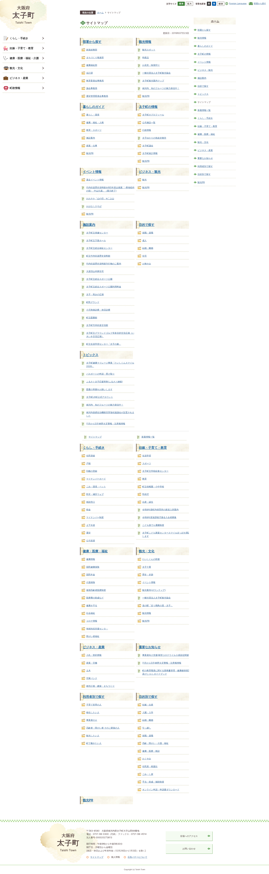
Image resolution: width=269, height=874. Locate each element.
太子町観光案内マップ (153, 80)
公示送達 (90, 540)
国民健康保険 (92, 567)
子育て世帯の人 (93, 704)
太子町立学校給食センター (155, 471)
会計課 (89, 73)
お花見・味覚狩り (151, 65)
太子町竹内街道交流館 (97, 325)
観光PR (145, 96)
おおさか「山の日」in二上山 (100, 198)
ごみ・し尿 (147, 774)
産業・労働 (91, 662)
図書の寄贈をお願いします (99, 389)
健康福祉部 (91, 65)
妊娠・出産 (147, 704)
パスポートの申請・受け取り (100, 373)
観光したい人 (92, 735)
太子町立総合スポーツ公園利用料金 (103, 286)
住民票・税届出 (150, 766)
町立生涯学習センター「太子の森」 (103, 344)
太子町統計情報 (150, 153)
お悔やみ (146, 263)
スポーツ (146, 463)
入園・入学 (147, 712)
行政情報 (146, 130)
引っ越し (146, 727)
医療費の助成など (95, 597)
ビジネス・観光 (150, 171)
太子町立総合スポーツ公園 (99, 279)
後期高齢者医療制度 (96, 590)
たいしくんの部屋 (151, 559)
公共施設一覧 (148, 122)
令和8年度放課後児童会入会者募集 (159, 517)
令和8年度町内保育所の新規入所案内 (160, 509)
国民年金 (90, 574)
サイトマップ (95, 436)
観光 (144, 179)
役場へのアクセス (189, 836)
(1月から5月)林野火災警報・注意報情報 (105, 423)
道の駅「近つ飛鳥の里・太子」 (157, 605)
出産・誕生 (147, 502)
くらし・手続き (19, 38)
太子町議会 (147, 145)
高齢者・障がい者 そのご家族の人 (103, 727)
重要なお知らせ (150, 647)
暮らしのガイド (94, 107)
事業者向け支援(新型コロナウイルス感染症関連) (166, 655)
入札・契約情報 (93, 655)
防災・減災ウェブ (95, 494)
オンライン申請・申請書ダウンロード (160, 789)
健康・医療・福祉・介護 (24, 58)
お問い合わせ (189, 848)
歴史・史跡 (147, 574)
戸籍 (88, 463)
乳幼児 (145, 494)
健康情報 (90, 559)
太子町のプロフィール (153, 114)
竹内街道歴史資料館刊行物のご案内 (103, 263)
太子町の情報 (148, 107)
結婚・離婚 (147, 248)
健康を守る (91, 605)
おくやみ (146, 758)
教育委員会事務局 (95, 80)
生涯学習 (146, 455)
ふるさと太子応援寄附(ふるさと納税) (104, 381)
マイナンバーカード (96, 478)
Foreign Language (238, 3)
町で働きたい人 (93, 743)
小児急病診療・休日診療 (98, 309)
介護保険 (90, 582)
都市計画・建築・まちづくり (100, 686)
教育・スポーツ (93, 130)
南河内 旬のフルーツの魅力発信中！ (160, 88)
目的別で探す (148, 696)
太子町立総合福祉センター (99, 248)
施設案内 (90, 137)
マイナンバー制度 (95, 517)
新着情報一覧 (148, 436)
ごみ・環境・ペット (96, 486)
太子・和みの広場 (95, 294)
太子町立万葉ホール (96, 240)
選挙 (88, 532)
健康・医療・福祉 (95, 551)
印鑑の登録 (91, 471)
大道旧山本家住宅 (95, 271)
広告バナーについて (137, 857)
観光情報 (145, 42)
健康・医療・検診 (151, 751)
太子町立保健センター (97, 232)
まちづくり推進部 (95, 57)
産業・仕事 (91, 145)
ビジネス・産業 (19, 78)
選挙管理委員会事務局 (97, 96)
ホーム (100, 12)
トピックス (90, 355)
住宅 (144, 255)
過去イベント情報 (95, 179)
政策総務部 (91, 49)
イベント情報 (92, 171)
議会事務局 (91, 88)
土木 (88, 670)
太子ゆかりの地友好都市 (154, 137)
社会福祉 (90, 613)
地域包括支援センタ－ (97, 628)
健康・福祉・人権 (95, 122)
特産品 (145, 57)
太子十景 (146, 567)
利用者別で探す (94, 696)
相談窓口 (90, 502)
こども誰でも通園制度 (153, 525)
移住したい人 (92, 712)
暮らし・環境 (92, 114)
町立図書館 (91, 317)
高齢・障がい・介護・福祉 (155, 743)
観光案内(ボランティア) (154, 590)
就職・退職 (147, 232)
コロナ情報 (91, 621)
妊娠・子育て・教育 (21, 48)
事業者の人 (91, 720)
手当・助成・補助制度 (153, 781)
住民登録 (90, 455)
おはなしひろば (93, 206)
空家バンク (91, 678)
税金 (88, 509)
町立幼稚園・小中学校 (153, 486)
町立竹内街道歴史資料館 (98, 255)
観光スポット (148, 49)
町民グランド (92, 302)
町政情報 (15, 88)
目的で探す (146, 225)
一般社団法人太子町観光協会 (156, 73)
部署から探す (260, 3)
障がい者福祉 (92, 636)
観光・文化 (16, 68)
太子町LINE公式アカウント (99, 397)
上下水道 (90, 525)
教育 (144, 478)
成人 (144, 240)
